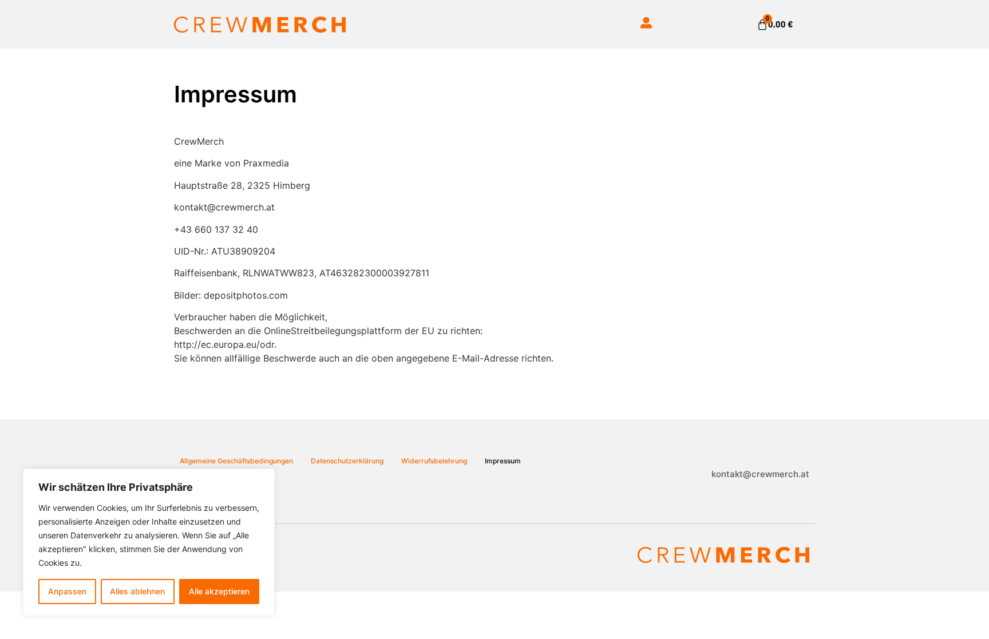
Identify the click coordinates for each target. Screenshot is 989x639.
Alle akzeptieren (219, 591)
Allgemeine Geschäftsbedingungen (236, 461)
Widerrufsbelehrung (434, 461)
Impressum (503, 461)
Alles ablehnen (137, 591)
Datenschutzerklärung (347, 461)
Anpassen (67, 591)
